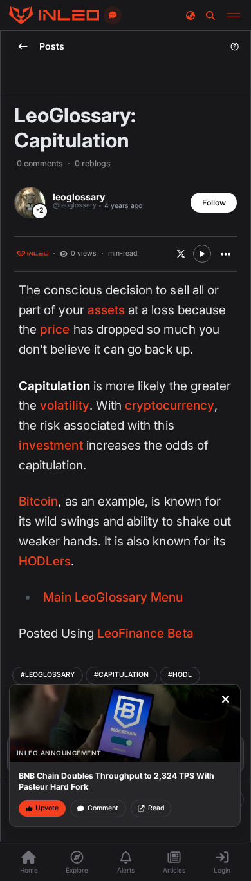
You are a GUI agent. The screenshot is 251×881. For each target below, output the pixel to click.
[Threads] (54, 15)
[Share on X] (181, 254)
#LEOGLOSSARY (48, 674)
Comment (103, 808)
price (55, 329)
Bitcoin (38, 501)
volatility (64, 405)
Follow (214, 202)
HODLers (45, 561)
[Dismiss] (226, 699)
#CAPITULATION (121, 674)
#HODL (180, 674)
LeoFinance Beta (145, 633)
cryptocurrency (169, 405)
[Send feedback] (113, 15)
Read (156, 808)
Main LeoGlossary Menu (113, 597)
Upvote (47, 808)
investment (51, 445)
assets (106, 310)
